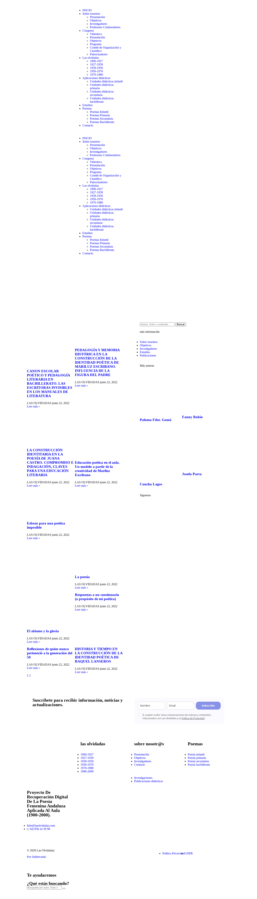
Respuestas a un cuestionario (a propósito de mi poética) (97, 597)
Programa (95, 44)
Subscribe (208, 705)
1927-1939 (96, 64)
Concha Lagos (151, 484)
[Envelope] (133, 853)
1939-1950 (96, 67)
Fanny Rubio (192, 417)
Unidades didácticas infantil (106, 81)
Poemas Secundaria (101, 118)
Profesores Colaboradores (105, 27)
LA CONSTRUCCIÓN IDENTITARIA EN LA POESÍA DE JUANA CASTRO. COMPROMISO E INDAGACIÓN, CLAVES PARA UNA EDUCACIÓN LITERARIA (50, 462)
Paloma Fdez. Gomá (155, 420)
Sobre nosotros (91, 13)
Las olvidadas (90, 57)
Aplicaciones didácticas (96, 78)
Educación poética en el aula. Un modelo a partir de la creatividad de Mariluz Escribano (97, 469)
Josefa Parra (192, 474)
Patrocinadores (98, 54)
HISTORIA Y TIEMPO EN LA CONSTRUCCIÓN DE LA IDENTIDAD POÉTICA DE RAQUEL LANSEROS (98, 655)
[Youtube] (154, 505)
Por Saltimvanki (36, 856)
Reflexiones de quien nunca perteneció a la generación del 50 (49, 653)
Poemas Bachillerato (102, 122)
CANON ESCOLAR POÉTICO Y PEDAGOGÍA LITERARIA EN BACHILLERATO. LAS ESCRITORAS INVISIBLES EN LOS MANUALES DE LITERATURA (49, 383)
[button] (99, 132)
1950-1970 (96, 71)
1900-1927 (96, 61)
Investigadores (98, 23)
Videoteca (96, 34)
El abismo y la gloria (43, 631)
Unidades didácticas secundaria (102, 93)
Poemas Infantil (99, 111)
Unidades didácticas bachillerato (102, 100)
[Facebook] (144, 505)
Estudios (87, 105)
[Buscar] (63, 888)
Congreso (88, 30)
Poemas (87, 108)
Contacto (87, 125)
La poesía (82, 577)
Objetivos (95, 20)
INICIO (87, 10)
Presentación (97, 17)
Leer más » (33, 406)
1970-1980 (96, 74)
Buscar (181, 324)
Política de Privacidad (193, 718)
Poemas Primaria (100, 115)
